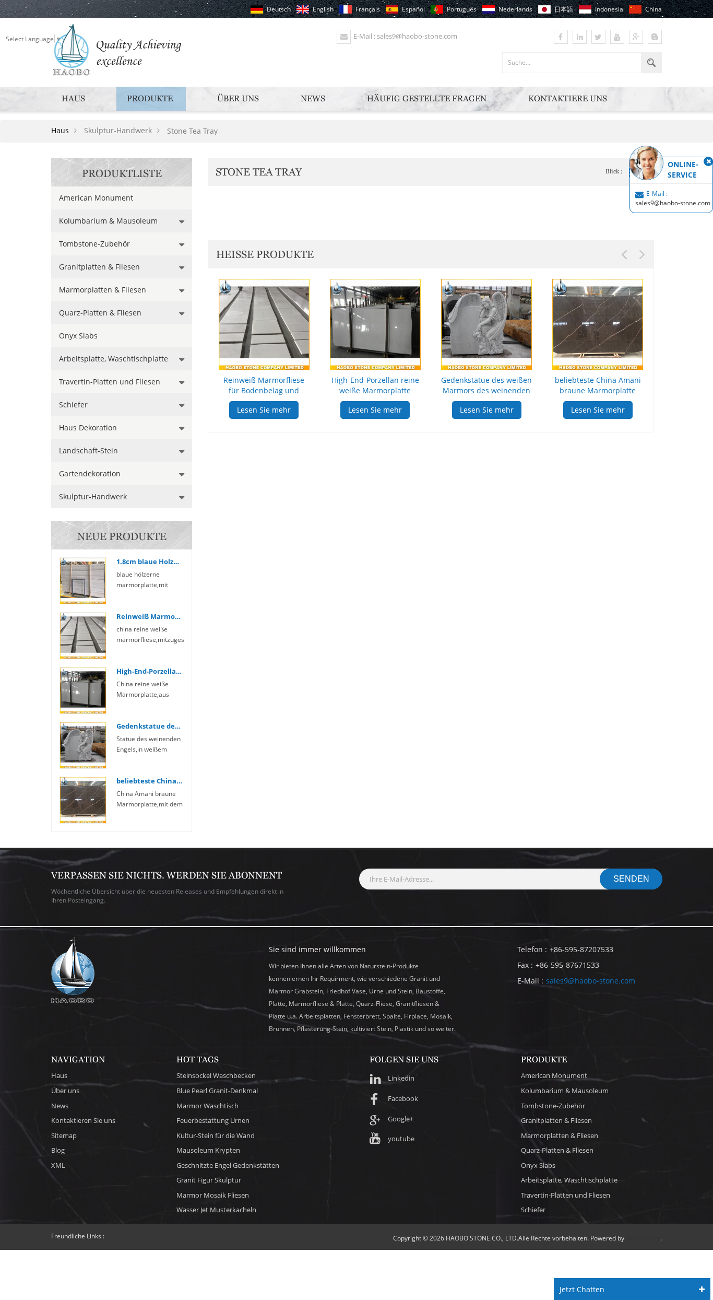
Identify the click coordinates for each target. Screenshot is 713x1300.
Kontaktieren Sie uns (83, 1120)
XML (58, 1165)
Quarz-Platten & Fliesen (100, 313)
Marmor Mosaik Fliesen (212, 1195)
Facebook (403, 1098)
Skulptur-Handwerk (93, 496)
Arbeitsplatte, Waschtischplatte (113, 359)
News (313, 98)
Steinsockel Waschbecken (216, 1075)
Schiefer (73, 404)
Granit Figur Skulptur (208, 1180)
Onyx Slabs (78, 336)
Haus (73, 98)
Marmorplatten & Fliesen (102, 290)
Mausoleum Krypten (208, 1150)
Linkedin (401, 1078)
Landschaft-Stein (88, 450)
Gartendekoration (90, 473)
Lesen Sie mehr (264, 410)
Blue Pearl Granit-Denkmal (217, 1090)
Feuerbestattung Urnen (212, 1120)
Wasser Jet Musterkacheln (216, 1209)
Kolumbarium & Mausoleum (108, 221)
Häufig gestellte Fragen (426, 98)
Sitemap (64, 1135)
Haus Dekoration (88, 427)
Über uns (238, 98)
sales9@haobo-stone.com (590, 981)
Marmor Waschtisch (207, 1105)
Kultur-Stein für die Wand (215, 1135)
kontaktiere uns (567, 98)
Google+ (400, 1118)
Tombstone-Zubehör (94, 244)
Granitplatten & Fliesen (99, 267)
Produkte (150, 98)
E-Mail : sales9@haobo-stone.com (405, 36)
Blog (58, 1150)
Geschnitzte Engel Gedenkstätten (227, 1165)
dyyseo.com (643, 1238)
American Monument (96, 198)
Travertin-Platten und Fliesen (109, 382)
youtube (401, 1138)
